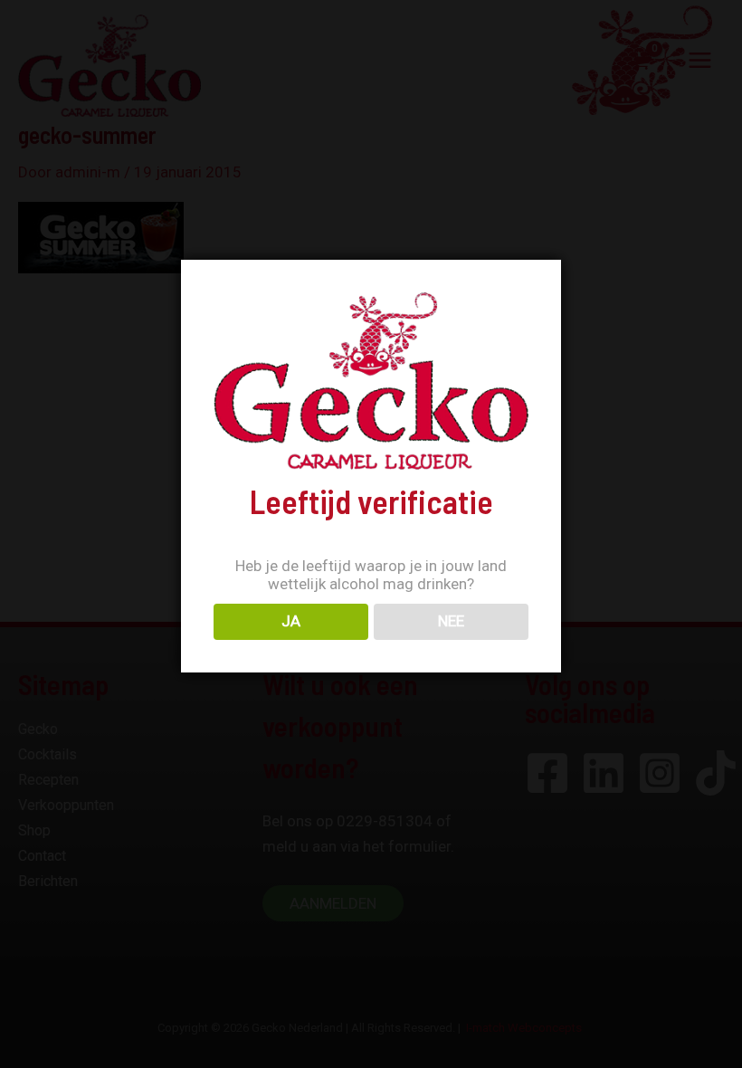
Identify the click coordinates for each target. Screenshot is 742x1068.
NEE (451, 621)
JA (290, 621)
